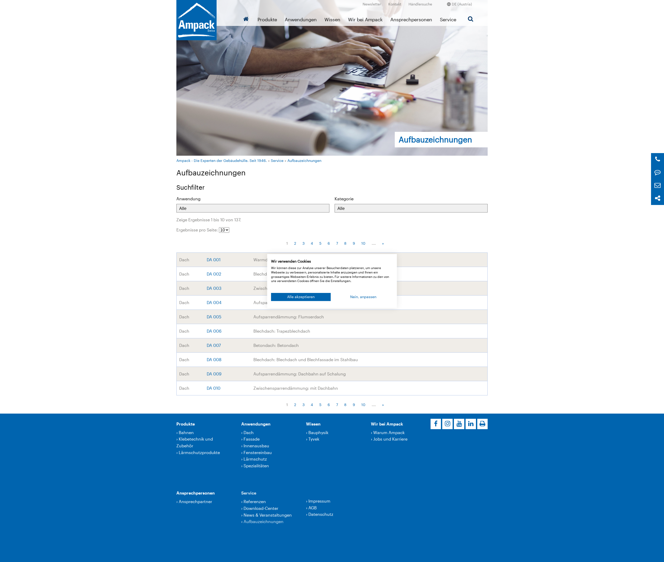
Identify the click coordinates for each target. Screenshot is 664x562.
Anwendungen (301, 19)
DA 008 (214, 359)
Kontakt (394, 4)
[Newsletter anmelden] (657, 185)
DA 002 (214, 273)
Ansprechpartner (195, 501)
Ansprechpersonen (411, 19)
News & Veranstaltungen (268, 514)
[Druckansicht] (482, 424)
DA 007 (214, 345)
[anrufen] (657, 159)
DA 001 (213, 259)
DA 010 (213, 388)
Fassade (252, 438)
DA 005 (214, 316)
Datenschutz (320, 514)
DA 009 (214, 373)
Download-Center (261, 508)
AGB (312, 507)
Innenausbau (256, 445)
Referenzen (255, 501)
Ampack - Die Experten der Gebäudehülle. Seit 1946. (221, 160)
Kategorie (344, 198)
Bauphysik (318, 432)
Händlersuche (420, 4)
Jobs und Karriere (390, 438)
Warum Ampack (389, 432)
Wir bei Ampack (365, 19)
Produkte (267, 19)
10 (363, 243)
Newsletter (372, 4)
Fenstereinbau (258, 452)
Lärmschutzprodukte (199, 452)
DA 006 (214, 330)
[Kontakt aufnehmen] (657, 172)
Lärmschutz (255, 458)
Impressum (319, 500)
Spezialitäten (256, 465)
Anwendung (188, 198)
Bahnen (186, 432)
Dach (249, 432)
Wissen (332, 19)
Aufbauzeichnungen (304, 160)
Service (448, 19)
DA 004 (214, 302)
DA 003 (214, 288)
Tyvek (313, 438)
